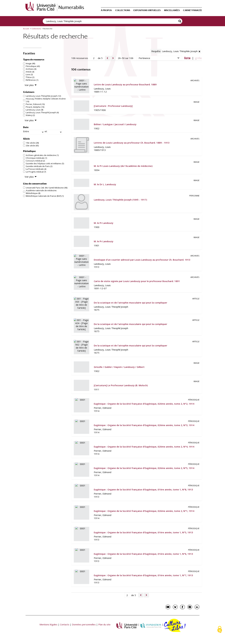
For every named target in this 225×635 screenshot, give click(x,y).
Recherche (180, 21)
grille (198, 58)
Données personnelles (84, 624)
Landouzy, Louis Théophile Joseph (180, 51)
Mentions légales (48, 624)
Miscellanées (172, 10)
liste (187, 58)
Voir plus (29, 85)
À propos (106, 10)
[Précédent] (107, 58)
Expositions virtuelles (147, 10)
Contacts (64, 624)
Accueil (26, 28)
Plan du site (104, 624)
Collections (122, 10)
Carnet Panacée (192, 10)
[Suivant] (113, 58)
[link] (136, 86)
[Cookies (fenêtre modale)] (219, 629)
